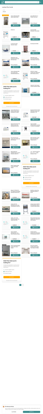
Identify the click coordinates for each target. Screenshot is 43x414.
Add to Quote (16, 25)
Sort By (4, 10)
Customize (14, 411)
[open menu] (40, 2)
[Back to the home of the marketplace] (2, 2)
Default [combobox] (4, 11)
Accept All (31, 411)
